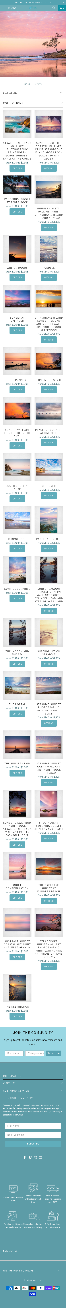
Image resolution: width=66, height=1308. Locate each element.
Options (17, 168)
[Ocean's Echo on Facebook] (25, 1158)
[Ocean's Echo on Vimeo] (30, 1158)
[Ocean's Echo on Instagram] (35, 1158)
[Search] (55, 7)
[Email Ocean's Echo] (41, 1158)
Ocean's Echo (36, 1280)
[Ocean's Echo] (33, 8)
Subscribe (53, 1053)
